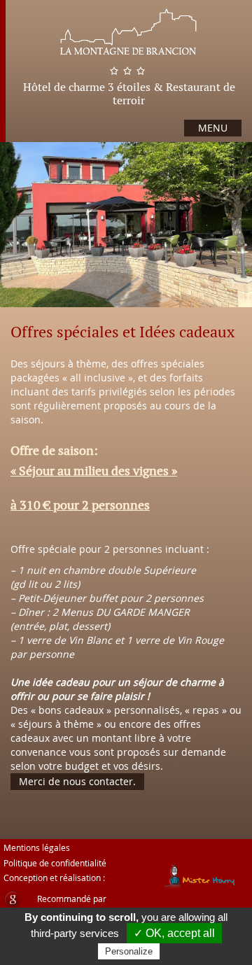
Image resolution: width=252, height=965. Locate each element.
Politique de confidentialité (55, 862)
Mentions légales (37, 847)
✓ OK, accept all (174, 933)
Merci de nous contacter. (77, 781)
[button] (28, 249)
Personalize (129, 951)
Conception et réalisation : (54, 877)
